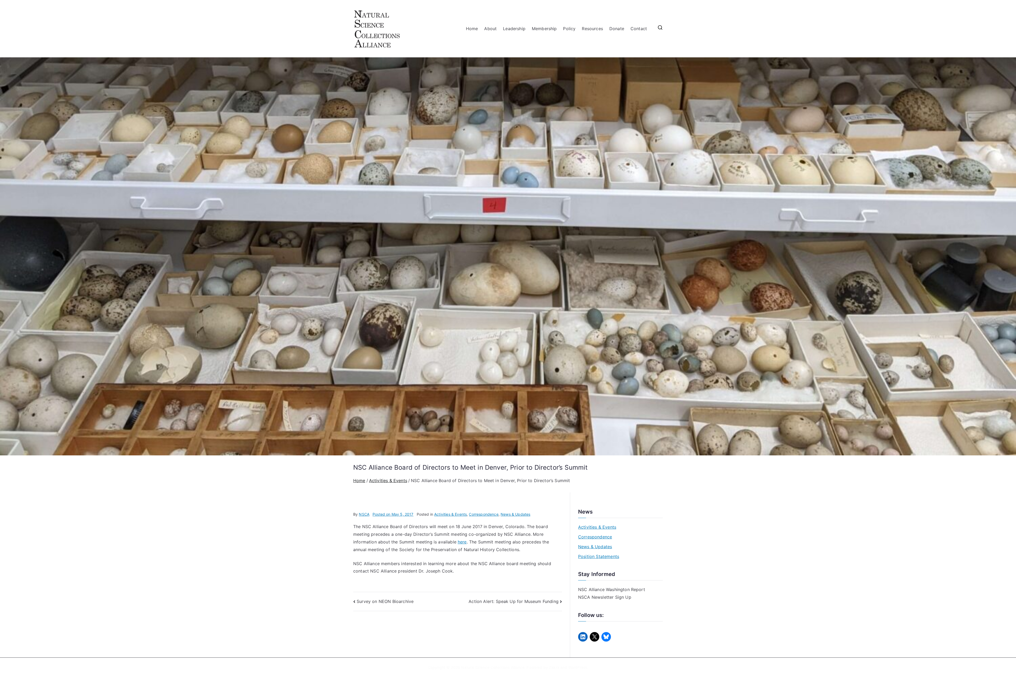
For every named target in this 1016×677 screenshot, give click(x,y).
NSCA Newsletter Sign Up (604, 597)
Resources (592, 28)
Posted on (393, 514)
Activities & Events (450, 514)
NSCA (364, 514)
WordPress (577, 667)
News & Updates (515, 514)
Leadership (514, 28)
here (462, 542)
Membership (544, 28)
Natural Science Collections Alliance (492, 667)
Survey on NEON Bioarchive (385, 601)
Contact (639, 28)
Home (472, 28)
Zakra (554, 667)
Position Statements (598, 556)
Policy (569, 28)
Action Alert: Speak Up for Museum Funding (514, 601)
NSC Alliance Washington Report (611, 589)
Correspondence (483, 514)
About (490, 28)
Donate (616, 28)
